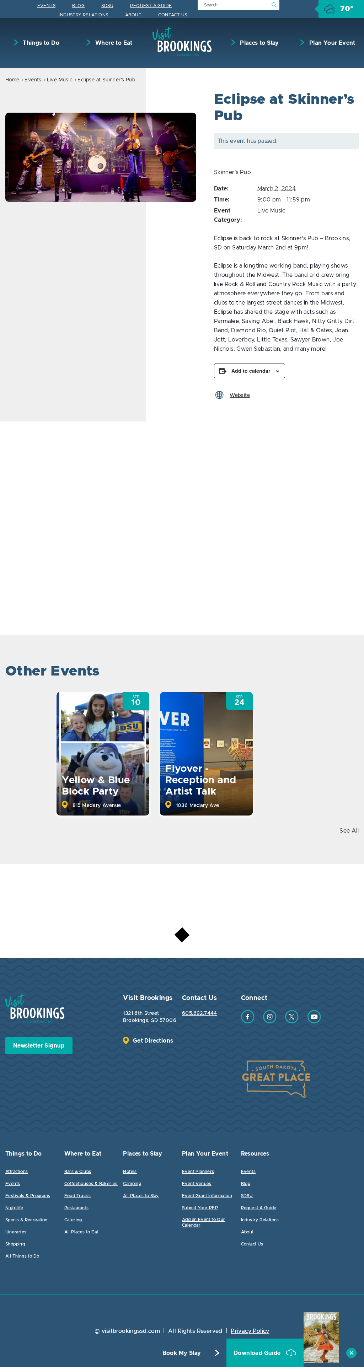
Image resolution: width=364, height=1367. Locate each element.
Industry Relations (83, 15)
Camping (132, 1184)
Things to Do (40, 43)
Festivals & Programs (27, 1196)
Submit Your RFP (200, 1208)
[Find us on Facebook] (248, 1021)
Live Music (60, 79)
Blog (78, 6)
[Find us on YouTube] (314, 1021)
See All (349, 831)
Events (46, 6)
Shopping (15, 1244)
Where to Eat (113, 43)
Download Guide (258, 1353)
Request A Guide (151, 6)
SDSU (107, 6)
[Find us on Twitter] (292, 1021)
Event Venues (197, 1184)
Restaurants (76, 1208)
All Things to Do (22, 1256)
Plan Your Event (331, 43)
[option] (100, 157)
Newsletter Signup (39, 1046)
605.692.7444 (199, 1013)
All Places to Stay (141, 1196)
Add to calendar (250, 370)
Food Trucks (77, 1196)
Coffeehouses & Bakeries (91, 1184)
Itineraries (15, 1232)
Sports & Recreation (26, 1220)
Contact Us (172, 15)
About (133, 15)
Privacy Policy (250, 1331)
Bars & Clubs (77, 1171)
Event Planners (198, 1171)
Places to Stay (259, 43)
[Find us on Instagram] (270, 1021)
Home (12, 79)
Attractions (16, 1171)
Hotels (129, 1171)
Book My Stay (181, 1353)
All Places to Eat (81, 1232)
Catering (73, 1220)
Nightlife (14, 1208)
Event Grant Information (207, 1196)
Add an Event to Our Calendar (203, 1222)
